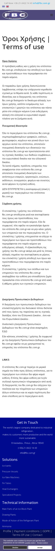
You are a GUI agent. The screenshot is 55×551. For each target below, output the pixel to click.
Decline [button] (15, 547)
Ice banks (6, 465)
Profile (7, 531)
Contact (38, 535)
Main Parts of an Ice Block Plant (17, 509)
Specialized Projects (11, 494)
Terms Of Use (20, 535)
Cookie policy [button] (30, 543)
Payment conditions (26, 531)
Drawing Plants (9, 514)
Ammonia (6, 526)
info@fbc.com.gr (41, 3)
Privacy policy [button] (42, 543)
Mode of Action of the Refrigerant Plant (20, 520)
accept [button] (40, 547)
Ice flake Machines (10, 477)
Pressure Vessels (10, 471)
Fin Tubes (6, 483)
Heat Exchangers (10, 489)
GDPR (46, 531)
